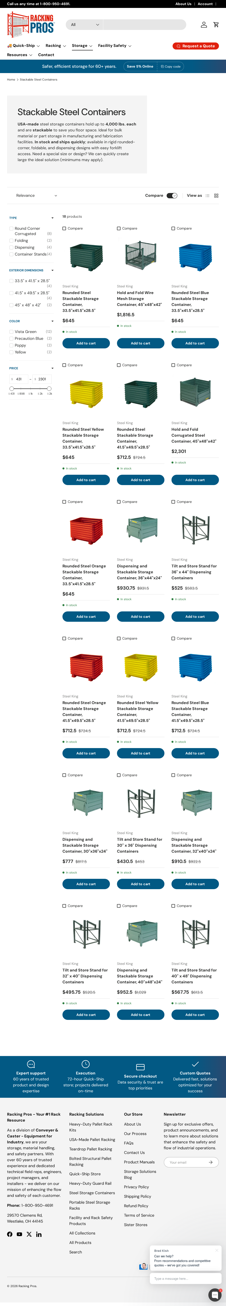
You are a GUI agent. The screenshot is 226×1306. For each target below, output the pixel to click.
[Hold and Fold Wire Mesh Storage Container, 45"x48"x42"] (140, 256)
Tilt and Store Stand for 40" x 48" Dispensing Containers (194, 976)
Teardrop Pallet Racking (90, 1149)
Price (13, 368)
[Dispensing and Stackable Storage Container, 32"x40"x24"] (195, 803)
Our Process (135, 1133)
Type (13, 218)
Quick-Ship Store (85, 1174)
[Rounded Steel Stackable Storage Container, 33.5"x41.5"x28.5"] (86, 256)
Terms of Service (139, 1215)
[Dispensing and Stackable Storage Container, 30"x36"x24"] (86, 803)
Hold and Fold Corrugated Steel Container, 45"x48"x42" (194, 435)
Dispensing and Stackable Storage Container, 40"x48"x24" (139, 976)
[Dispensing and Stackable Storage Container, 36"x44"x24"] (140, 530)
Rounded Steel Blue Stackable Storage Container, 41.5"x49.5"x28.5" (190, 711)
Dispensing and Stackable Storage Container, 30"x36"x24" (84, 845)
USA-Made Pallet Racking (92, 1139)
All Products (80, 1242)
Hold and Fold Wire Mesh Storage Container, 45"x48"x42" (139, 298)
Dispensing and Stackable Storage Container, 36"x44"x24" (139, 572)
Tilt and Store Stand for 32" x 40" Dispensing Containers (85, 976)
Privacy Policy (136, 1187)
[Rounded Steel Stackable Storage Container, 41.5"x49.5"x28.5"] (140, 393)
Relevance (25, 195)
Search (75, 1252)
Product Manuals (139, 1162)
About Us (183, 4)
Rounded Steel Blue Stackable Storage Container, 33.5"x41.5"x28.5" (190, 301)
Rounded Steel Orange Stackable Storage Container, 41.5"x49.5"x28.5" (84, 711)
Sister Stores (135, 1224)
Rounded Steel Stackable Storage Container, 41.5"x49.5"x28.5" (135, 438)
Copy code (173, 66)
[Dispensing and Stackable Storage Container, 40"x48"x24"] (140, 934)
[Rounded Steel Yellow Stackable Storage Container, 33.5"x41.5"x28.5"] (86, 393)
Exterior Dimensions (26, 270)
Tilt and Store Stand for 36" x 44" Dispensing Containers (194, 572)
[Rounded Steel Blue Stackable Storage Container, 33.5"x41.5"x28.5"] (195, 256)
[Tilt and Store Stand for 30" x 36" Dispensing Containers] (140, 803)
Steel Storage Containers (92, 1193)
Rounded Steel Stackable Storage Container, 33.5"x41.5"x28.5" (80, 301)
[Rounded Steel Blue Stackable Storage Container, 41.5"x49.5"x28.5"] (195, 666)
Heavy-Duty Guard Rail (90, 1183)
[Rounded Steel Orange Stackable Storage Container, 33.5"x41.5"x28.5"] (86, 530)
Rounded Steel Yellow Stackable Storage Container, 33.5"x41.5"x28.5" (83, 438)
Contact (46, 54)
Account (205, 4)
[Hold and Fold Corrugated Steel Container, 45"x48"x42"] (195, 393)
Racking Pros (27, 1286)
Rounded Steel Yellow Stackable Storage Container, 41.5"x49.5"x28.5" (137, 711)
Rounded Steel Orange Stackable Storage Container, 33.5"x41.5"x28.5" (84, 575)
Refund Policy (136, 1206)
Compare (154, 195)
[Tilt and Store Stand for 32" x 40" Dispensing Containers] (86, 934)
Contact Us (134, 1152)
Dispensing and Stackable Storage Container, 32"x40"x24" (194, 845)
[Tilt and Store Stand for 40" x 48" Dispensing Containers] (195, 934)
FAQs (129, 1143)
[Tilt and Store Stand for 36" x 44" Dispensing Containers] (195, 530)
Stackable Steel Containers (38, 79)
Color (14, 321)
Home (11, 79)
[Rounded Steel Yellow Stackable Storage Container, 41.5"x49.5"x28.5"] (140, 666)
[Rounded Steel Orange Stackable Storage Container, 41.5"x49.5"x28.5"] (86, 666)
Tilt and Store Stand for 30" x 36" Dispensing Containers (139, 845)
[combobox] (126, 24)
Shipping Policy (137, 1196)
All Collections (82, 1233)
